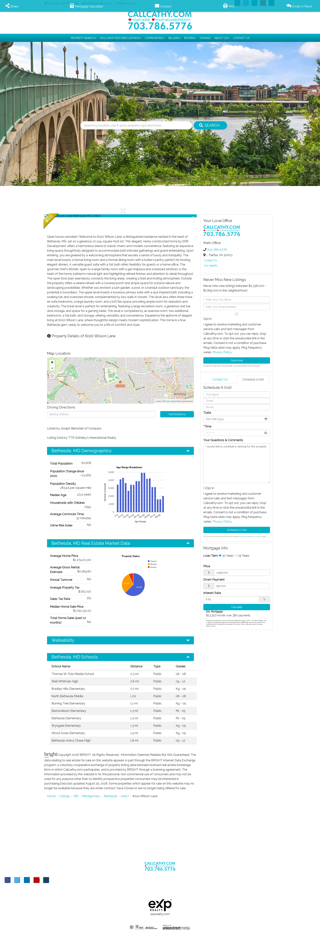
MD (76, 796)
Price (206, 566)
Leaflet (158, 401)
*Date (207, 412)
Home (51, 796)
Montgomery (91, 796)
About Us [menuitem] (220, 38)
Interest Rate (212, 593)
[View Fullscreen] (52, 376)
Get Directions (177, 414)
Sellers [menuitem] (173, 38)
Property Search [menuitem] (82, 38)
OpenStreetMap (173, 401)
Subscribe (237, 360)
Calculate (236, 607)
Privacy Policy (222, 352)
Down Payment (214, 579)
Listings (64, 796)
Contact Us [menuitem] (241, 38)
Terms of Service (256, 536)
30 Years (227, 555)
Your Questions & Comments (223, 440)
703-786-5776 (217, 249)
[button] (210, 125)
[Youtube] (36, 880)
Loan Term (210, 555)
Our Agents (210, 265)
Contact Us (210, 260)
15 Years (243, 555)
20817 (125, 796)
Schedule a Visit (253, 379)
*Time (207, 426)
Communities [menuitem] (154, 38)
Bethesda (110, 796)
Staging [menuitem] (205, 38)
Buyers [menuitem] (189, 38)
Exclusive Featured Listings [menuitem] (119, 38)
